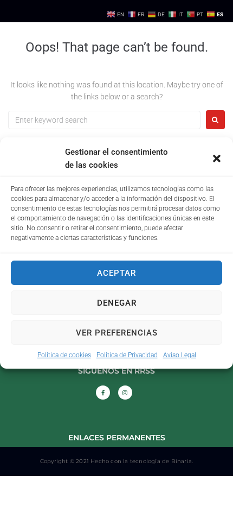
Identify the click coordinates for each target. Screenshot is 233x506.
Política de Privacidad (127, 355)
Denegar (117, 302)
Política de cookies (64, 355)
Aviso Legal (179, 355)
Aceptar (116, 272)
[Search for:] (104, 120)
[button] (216, 158)
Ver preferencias (117, 332)
